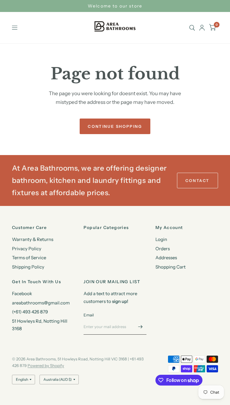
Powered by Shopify (46, 365)
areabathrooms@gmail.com (41, 303)
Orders (162, 248)
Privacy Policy (26, 248)
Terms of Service (29, 257)
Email (89, 315)
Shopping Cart (170, 267)
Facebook (22, 293)
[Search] (192, 27)
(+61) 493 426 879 (30, 312)
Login (161, 239)
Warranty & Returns (32, 239)
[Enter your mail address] (140, 327)
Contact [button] (197, 180)
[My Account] (202, 27)
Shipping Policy (28, 267)
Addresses (166, 257)
